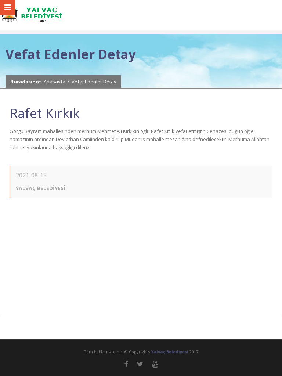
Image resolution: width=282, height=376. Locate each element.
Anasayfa (54, 81)
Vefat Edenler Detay (94, 81)
